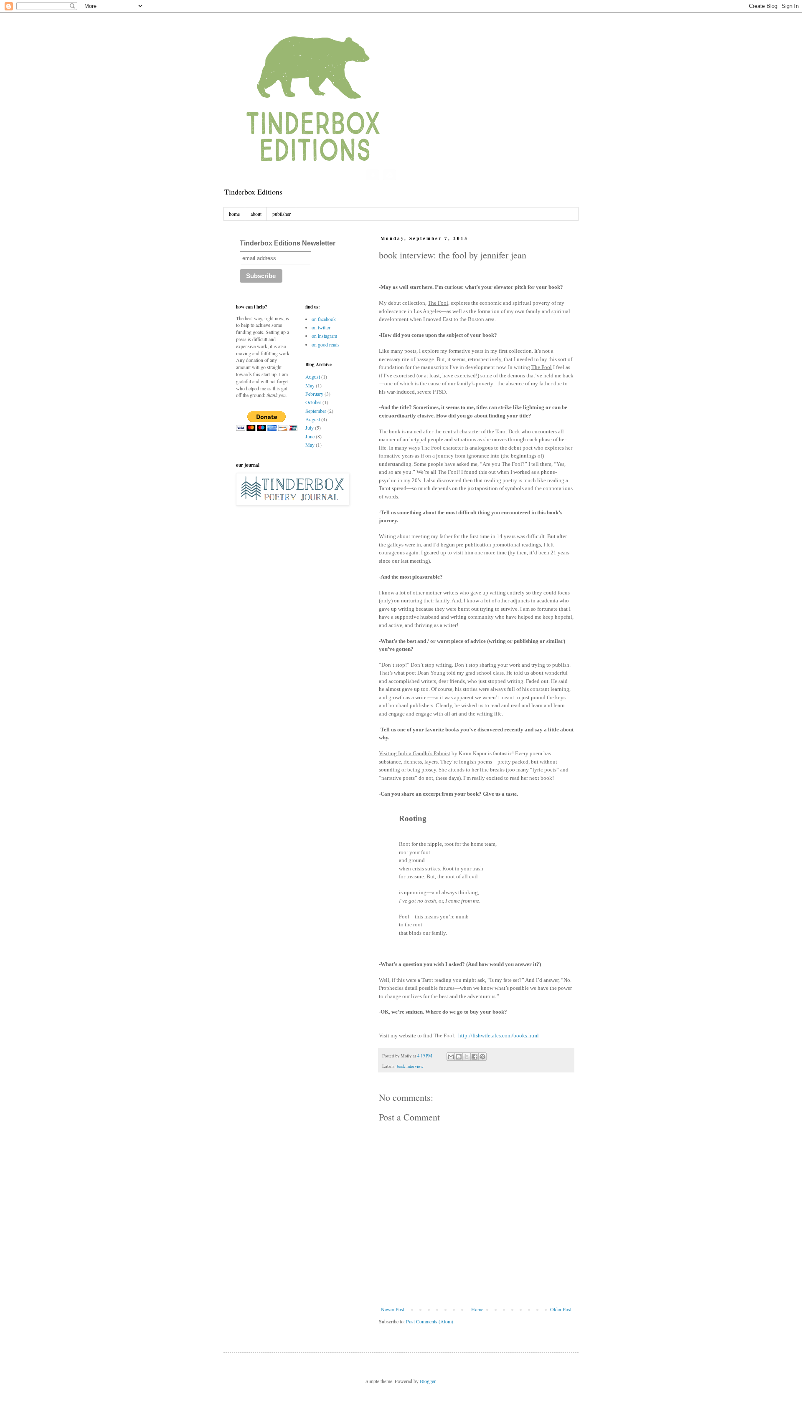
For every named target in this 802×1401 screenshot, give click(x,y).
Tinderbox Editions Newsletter (287, 243)
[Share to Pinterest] (482, 1056)
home (234, 213)
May (310, 385)
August (312, 376)
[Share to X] (466, 1056)
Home (477, 1309)
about (256, 213)
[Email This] (451, 1056)
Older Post (560, 1309)
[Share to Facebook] (474, 1056)
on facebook (324, 319)
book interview (410, 1066)
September (315, 410)
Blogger (427, 1381)
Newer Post (392, 1309)
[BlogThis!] (458, 1056)
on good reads (326, 344)
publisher (281, 213)
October (313, 402)
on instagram (324, 335)
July (309, 427)
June (310, 436)
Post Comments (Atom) (429, 1321)
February (314, 393)
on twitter (321, 327)
